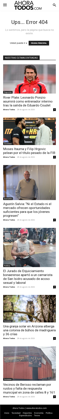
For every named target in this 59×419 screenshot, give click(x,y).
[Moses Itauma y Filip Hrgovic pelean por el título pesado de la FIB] (29, 131)
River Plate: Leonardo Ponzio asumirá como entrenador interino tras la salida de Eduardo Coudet (28, 101)
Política (7, 266)
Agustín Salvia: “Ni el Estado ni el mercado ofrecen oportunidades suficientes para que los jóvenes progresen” (27, 210)
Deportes (8, 92)
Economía (8, 199)
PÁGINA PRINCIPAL (39, 43)
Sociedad (7, 144)
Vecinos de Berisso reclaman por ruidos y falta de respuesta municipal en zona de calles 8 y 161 (29, 388)
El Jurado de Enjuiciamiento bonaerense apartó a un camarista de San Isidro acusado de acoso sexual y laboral (27, 277)
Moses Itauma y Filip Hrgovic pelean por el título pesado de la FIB (29, 151)
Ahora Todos (9, 109)
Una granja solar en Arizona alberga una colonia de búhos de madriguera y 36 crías (29, 330)
